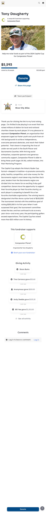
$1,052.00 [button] (30, 309)
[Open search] (39, 3)
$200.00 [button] (32, 289)
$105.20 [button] (32, 299)
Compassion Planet (13, 21)
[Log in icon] (43, 3)
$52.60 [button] (32, 279)
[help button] (42, 508)
